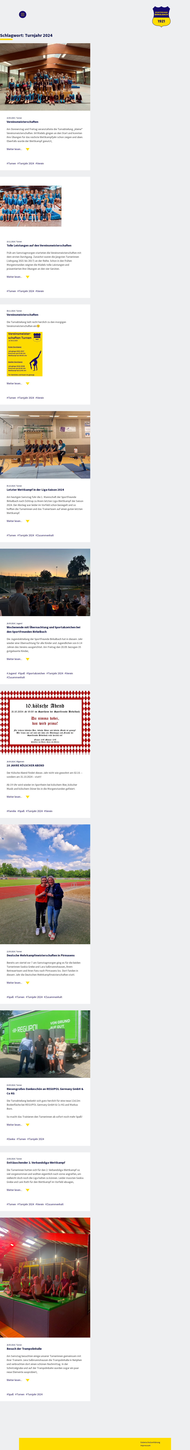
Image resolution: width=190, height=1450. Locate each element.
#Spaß (21, 673)
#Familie (11, 811)
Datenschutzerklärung (150, 1442)
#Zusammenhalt (44, 535)
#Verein (39, 163)
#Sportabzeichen (35, 673)
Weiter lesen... (14, 149)
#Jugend (11, 673)
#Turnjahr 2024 (25, 163)
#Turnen (11, 163)
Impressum (146, 1445)
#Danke (11, 1139)
